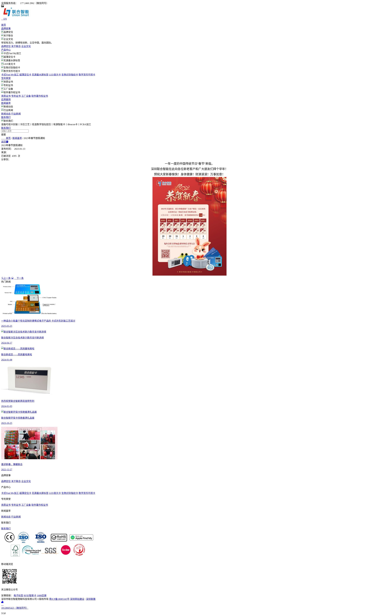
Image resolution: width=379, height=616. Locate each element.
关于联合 (16, 46)
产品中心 (6, 50)
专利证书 (16, 96)
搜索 (3, 134)
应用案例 (6, 99)
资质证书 (6, 96)
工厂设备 (26, 96)
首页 (3, 25)
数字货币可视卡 (87, 74)
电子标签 (18, 595)
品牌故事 (6, 28)
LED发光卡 (55, 74)
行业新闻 (16, 113)
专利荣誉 (6, 78)
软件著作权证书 (39, 96)
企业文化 (26, 46)
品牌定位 (6, 46)
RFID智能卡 (30, 595)
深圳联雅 (90, 599)
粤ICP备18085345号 (59, 599)
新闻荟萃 (6, 103)
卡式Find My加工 (10, 74)
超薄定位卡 (25, 74)
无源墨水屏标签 (40, 74)
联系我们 (6, 117)
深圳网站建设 (77, 599)
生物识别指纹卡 (69, 74)
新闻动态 (6, 113)
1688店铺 (41, 595)
